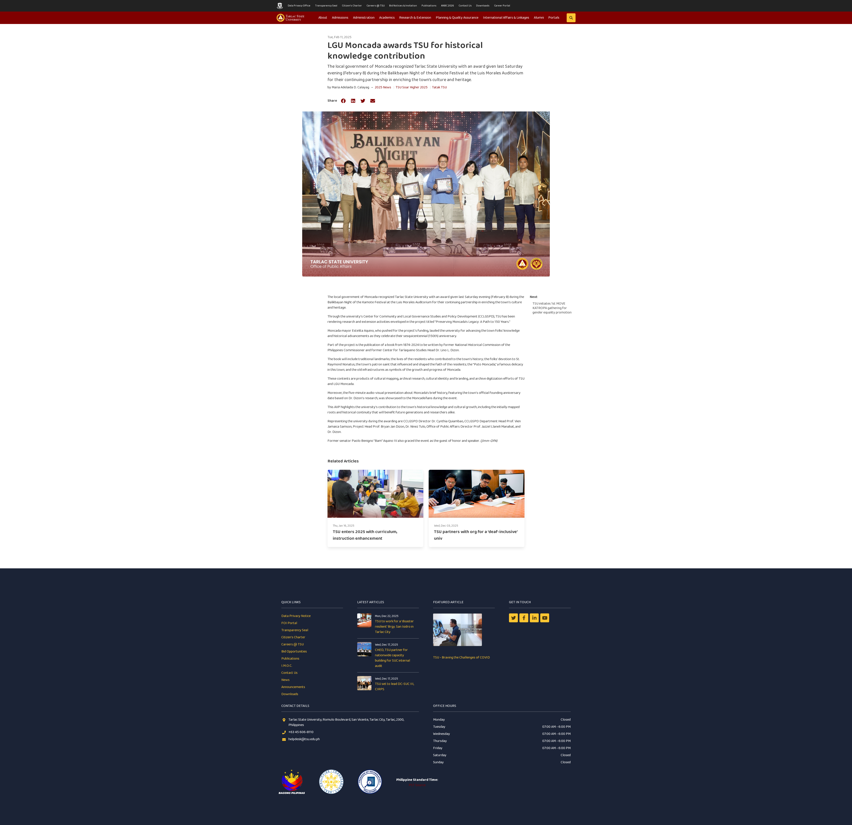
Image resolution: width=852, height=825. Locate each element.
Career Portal (502, 6)
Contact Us (465, 6)
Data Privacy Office (299, 6)
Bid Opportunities (294, 651)
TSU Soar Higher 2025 (412, 87)
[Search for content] (571, 17)
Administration (364, 17)
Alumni (539, 17)
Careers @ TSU (376, 6)
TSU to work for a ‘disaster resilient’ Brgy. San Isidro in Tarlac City (394, 627)
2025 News (383, 87)
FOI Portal (289, 623)
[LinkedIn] (534, 617)
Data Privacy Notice (296, 616)
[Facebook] (523, 617)
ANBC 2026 (447, 6)
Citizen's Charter (352, 6)
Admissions (340, 17)
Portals (553, 17)
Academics (387, 17)
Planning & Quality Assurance (457, 17)
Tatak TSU (439, 87)
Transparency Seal (326, 6)
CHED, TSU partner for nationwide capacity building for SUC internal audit (392, 658)
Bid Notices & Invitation (403, 6)
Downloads (482, 6)
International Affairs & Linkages (506, 17)
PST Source (417, 785)
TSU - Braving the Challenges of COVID (461, 657)
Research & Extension (415, 17)
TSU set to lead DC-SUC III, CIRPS (394, 686)
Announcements (293, 687)
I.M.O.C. (286, 665)
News (285, 680)
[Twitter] (513, 617)
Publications (429, 6)
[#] (544, 617)
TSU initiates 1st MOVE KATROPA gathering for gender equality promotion (552, 308)
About (322, 17)
